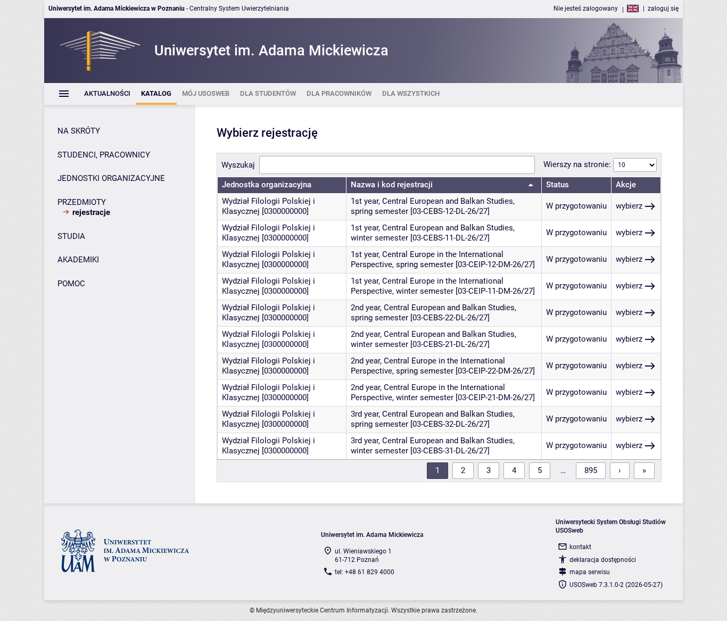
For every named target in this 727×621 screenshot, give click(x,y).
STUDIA (71, 236)
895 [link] (590, 470)
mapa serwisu (589, 572)
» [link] (644, 470)
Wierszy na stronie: (578, 164)
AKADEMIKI (78, 259)
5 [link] (540, 470)
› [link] (619, 470)
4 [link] (514, 470)
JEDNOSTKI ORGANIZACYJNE (111, 178)
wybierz (629, 206)
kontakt (580, 547)
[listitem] (107, 94)
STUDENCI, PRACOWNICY (103, 155)
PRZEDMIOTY (81, 202)
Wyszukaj (238, 165)
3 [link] (488, 470)
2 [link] (463, 470)
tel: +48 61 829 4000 (364, 572)
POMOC (71, 283)
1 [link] (437, 470)
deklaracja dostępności (602, 560)
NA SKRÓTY (78, 131)
